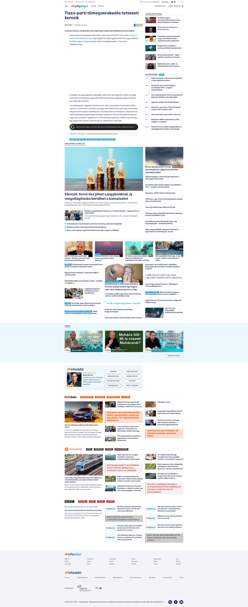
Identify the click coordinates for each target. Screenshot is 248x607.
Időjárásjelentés (117, 577)
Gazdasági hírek (167, 577)
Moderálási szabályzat (132, 602)
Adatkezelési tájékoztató (116, 602)
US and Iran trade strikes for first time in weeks (83, 510)
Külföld (67, 561)
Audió (155, 561)
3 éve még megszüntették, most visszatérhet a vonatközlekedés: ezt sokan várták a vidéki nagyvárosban (83, 480)
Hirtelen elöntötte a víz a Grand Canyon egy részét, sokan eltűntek (106, 258)
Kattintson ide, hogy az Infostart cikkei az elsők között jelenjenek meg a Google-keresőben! (105, 127)
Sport (92, 501)
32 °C (181, 2)
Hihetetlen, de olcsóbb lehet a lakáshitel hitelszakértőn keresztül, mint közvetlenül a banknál (162, 267)
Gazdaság (68, 564)
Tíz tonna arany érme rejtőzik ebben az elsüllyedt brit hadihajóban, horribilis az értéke (137, 258)
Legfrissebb (157, 559)
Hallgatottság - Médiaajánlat (88, 602)
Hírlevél (178, 561)
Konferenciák (113, 397)
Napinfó (133, 564)
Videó (155, 564)
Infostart (68, 25)
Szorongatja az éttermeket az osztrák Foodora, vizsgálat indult (162, 433)
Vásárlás (99, 449)
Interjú (111, 561)
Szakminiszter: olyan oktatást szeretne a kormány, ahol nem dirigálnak (94, 224)
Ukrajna (101, 6)
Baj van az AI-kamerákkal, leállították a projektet (174, 310)
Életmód (111, 564)
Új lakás (125, 397)
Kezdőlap (74, 134)
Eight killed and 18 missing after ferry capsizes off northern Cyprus (163, 538)
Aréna (181, 577)
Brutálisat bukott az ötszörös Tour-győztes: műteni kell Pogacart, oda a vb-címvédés (123, 468)
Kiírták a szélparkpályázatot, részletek (123, 304)
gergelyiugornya (108, 139)
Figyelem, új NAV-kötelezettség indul (160, 193)
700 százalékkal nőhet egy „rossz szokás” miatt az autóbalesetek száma (167, 258)
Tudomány (90, 559)
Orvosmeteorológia (135, 577)
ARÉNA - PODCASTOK (174, 6)
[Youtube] (181, 602)
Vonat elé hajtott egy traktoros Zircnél (160, 207)
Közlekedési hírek (100, 577)
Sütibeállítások (158, 602)
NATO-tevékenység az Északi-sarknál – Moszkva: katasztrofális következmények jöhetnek (77, 258)
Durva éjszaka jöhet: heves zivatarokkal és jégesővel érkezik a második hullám (162, 170)
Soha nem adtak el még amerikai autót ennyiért (123, 318)
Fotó (177, 559)
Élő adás (113, 371)
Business (82, 501)
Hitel (89, 449)
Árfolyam (100, 397)
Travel (101, 501)
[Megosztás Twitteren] (138, 25)
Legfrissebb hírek (82, 577)
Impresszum (103, 602)
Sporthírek (152, 577)
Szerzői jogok (145, 602)
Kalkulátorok (121, 449)
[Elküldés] (141, 25)
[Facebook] (176, 602)
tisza (83, 139)
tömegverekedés (93, 139)
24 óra (94, 6)
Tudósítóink (112, 559)
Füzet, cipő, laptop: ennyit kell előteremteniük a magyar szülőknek (93, 230)
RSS (151, 602)
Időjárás (178, 564)
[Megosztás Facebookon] (135, 25)
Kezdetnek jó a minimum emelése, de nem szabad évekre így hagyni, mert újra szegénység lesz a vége (121, 287)
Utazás (109, 449)
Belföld (67, 559)
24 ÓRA (162, 74)
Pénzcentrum (87, 397)
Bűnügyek (81, 134)
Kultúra (89, 561)
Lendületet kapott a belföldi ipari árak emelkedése (92, 291)
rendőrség (74, 139)
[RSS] (170, 602)
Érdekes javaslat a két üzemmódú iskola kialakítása (86, 227)
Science (110, 501)
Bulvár (133, 559)
